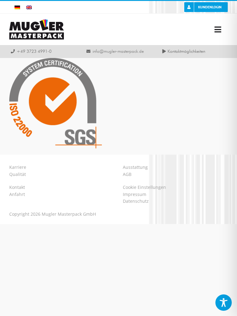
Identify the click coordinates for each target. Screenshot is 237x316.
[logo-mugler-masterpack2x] (36, 21)
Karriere (17, 167)
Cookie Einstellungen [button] (144, 187)
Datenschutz (136, 201)
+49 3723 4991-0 (34, 51)
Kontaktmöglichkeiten (186, 51)
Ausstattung (135, 167)
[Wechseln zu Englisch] (29, 7)
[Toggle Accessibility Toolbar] (223, 302)
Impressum (134, 194)
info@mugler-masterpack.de (118, 51)
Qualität (17, 174)
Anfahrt (17, 194)
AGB (127, 174)
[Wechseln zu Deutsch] (17, 7)
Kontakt (17, 187)
